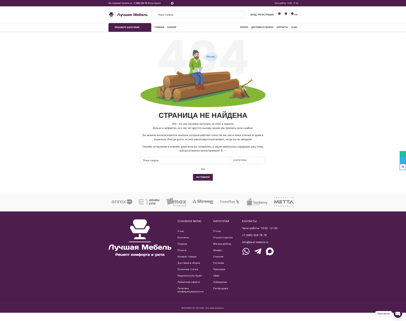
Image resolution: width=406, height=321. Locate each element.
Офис (216, 275)
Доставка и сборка (189, 263)
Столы (217, 231)
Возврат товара (187, 256)
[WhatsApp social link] (164, 3)
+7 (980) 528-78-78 (141, 3)
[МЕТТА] (284, 202)
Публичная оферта (189, 282)
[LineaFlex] (229, 202)
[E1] (148, 202)
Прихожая (219, 269)
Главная (182, 244)
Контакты (183, 237)
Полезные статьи (188, 269)
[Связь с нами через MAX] (270, 251)
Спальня (218, 256)
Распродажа (220, 288)
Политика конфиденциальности (191, 290)
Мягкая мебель (222, 244)
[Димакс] (176, 202)
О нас (181, 231)
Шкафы (217, 250)
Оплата (182, 250)
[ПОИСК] (261, 160)
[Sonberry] (256, 202)
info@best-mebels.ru (255, 242)
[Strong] (203, 202)
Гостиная (218, 263)
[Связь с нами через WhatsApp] (246, 251)
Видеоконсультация (190, 275)
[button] (104, 202)
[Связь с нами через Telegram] (258, 251)
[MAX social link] (172, 3)
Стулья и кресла (223, 237)
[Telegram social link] (168, 3)
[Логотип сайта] (128, 14)
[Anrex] (121, 202)
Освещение (220, 282)
